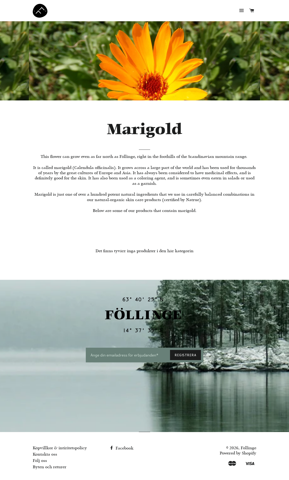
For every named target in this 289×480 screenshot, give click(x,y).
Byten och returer (49, 467)
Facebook (123, 448)
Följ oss (40, 461)
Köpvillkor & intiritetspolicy (60, 448)
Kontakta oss (45, 454)
